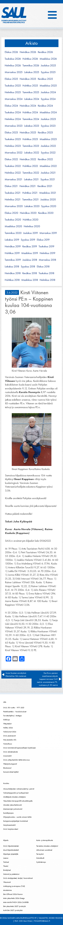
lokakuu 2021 (31, 179)
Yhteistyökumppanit (10, 764)
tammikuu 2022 (31, 172)
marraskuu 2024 (14, 99)
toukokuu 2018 (46, 273)
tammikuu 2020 (13, 233)
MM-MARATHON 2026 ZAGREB (16, 902)
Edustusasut (7, 768)
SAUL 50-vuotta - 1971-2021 (13, 707)
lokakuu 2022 (31, 152)
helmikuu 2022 (13, 172)
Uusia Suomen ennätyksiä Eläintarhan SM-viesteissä (16, 674)
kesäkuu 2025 (45, 79)
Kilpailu (5, 840)
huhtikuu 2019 (12, 253)
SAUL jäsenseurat (9, 736)
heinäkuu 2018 (13, 273)
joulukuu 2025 (48, 65)
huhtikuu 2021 (30, 193)
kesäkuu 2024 (45, 105)
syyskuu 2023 (48, 125)
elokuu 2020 (11, 213)
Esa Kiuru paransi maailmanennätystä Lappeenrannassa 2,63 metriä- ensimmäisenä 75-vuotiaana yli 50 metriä (47, 679)
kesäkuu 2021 (44, 186)
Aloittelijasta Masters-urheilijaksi (14, 797)
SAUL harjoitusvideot (10, 829)
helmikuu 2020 (32, 226)
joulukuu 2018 (30, 260)
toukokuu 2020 (13, 219)
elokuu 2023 (11, 132)
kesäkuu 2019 (29, 246)
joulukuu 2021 (48, 172)
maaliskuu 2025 (48, 85)
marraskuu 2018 (47, 260)
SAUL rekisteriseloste (10, 752)
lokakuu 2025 (31, 72)
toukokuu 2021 (13, 193)
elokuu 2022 (11, 159)
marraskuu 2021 (13, 179)
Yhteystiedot (7, 723)
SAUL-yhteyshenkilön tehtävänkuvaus (16, 760)
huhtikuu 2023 (30, 139)
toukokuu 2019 (46, 246)
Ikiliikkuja (6, 719)
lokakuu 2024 (31, 99)
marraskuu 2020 (14, 206)
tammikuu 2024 (31, 119)
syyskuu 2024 (48, 99)
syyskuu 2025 (48, 72)
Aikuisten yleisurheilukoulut (12, 805)
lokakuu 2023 (31, 125)
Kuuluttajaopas (8, 813)
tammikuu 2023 (31, 146)
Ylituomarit (7, 882)
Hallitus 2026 (8, 727)
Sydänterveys (41, 862)
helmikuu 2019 (47, 253)
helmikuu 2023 (13, 146)
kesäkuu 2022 (45, 159)
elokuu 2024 (11, 105)
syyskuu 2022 (48, 152)
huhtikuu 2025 (30, 85)
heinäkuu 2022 (28, 159)
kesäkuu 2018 (29, 273)
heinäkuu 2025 (28, 79)
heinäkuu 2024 (28, 105)
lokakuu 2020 (31, 206)
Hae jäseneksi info (9, 740)
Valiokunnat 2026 (9, 731)
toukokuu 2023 (13, 139)
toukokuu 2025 (13, 85)
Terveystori (40, 854)
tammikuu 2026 (31, 65)
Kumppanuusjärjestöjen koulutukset (15, 821)
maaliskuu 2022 (48, 166)
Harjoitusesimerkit (9, 825)
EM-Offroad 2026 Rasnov (13, 894)
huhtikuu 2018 (12, 280)
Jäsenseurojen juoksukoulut (12, 809)
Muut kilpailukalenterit (11, 850)
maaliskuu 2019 (29, 253)
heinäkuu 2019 (13, 246)
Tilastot (5, 866)
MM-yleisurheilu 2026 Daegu (14, 898)
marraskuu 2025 (14, 72)
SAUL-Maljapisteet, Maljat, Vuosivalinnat (18, 878)
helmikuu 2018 (47, 280)
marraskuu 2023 (14, 125)
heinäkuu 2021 (27, 186)
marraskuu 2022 (14, 152)
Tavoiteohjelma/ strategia (12, 715)
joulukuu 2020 (48, 199)
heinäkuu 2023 (28, 132)
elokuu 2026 (11, 52)
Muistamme (7, 890)
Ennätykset (7, 870)
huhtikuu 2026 (30, 58)
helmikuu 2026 (13, 65)
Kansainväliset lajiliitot (10, 772)
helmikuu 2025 (13, 92)
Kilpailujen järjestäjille (10, 854)
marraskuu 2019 (48, 233)
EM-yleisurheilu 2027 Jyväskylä (14, 906)
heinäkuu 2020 (28, 213)
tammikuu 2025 (31, 92)
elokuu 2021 (11, 186)
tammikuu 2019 (13, 260)
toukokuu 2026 (13, 58)
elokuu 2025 (11, 79)
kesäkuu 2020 (45, 213)
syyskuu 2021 (47, 179)
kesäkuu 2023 (45, 132)
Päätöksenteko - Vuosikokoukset (14, 711)
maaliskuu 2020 (13, 226)
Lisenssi (5, 858)
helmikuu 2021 (13, 199)
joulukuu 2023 (48, 119)
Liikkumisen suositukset (44, 850)
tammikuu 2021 (30, 199)
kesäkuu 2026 (45, 52)
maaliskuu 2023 (48, 139)
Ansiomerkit (7, 756)
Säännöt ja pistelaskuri (11, 874)
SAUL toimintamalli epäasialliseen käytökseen (19, 748)
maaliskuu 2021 (47, 193)
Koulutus (6, 783)
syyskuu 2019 (28, 239)
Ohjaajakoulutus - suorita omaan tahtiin (17, 817)
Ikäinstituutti (40, 858)
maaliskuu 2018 (29, 280)
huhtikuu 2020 (30, 219)
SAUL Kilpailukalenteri (11, 846)
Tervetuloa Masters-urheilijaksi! (47, 846)
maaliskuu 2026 (48, 58)
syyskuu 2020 (48, 206)
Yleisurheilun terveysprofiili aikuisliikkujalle (17, 801)
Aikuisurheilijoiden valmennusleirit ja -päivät (18, 789)
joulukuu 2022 (48, 146)
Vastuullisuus (7, 744)
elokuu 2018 (43, 266)
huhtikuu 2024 (30, 112)
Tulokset (6, 862)
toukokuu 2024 (13, 112)
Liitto (4, 702)
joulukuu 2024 (48, 92)
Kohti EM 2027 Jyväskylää (13, 910)
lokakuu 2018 (12, 266)
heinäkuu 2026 (28, 52)
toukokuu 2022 (13, 166)
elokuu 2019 (43, 239)
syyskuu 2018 (28, 266)
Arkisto (31, 43)
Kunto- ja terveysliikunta (44, 840)
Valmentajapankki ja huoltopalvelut (15, 793)
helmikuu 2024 (13, 119)
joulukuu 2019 (30, 233)
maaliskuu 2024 (48, 112)
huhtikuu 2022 (30, 166)
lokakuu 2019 (12, 239)
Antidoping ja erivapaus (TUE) (14, 886)
